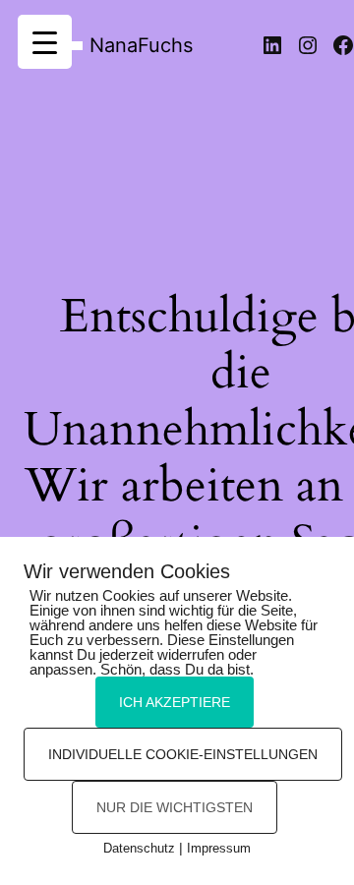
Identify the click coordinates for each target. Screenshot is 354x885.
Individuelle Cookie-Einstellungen (183, 754)
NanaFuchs (141, 45)
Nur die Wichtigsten (174, 807)
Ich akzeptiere (174, 702)
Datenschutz (139, 848)
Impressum (219, 848)
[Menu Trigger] (45, 42)
